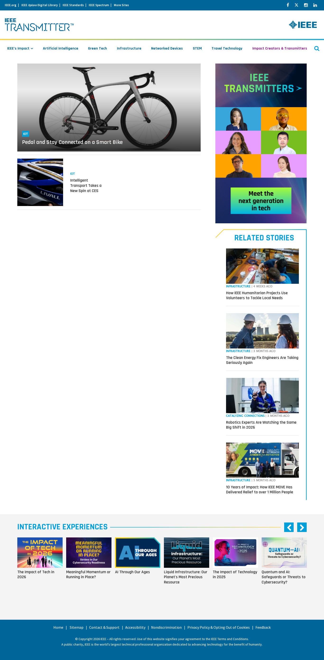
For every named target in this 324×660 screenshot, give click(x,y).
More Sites (121, 5)
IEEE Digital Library (39, 5)
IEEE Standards (73, 5)
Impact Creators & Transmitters (279, 48)
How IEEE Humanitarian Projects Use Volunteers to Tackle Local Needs (257, 295)
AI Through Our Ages (132, 571)
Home (58, 627)
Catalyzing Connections (245, 416)
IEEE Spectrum (99, 5)
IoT (25, 134)
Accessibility (135, 627)
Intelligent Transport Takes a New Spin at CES (86, 185)
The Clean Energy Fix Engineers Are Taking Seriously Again (262, 360)
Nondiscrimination (166, 627)
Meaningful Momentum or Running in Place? (88, 574)
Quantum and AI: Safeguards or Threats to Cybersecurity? (283, 577)
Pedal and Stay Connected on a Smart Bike (72, 142)
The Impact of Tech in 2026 (35, 574)
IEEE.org (10, 5)
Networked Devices (167, 48)
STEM (197, 48)
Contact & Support (104, 627)
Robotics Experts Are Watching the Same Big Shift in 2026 (261, 425)
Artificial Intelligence (60, 48)
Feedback (263, 627)
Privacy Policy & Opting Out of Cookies (218, 627)
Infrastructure (129, 48)
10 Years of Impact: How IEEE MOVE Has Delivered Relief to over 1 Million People (259, 489)
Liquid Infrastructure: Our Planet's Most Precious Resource (185, 577)
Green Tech (97, 48)
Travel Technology (227, 48)
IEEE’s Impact (18, 48)
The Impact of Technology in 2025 (235, 574)
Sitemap (76, 627)
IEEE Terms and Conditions (229, 639)
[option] (41, 567)
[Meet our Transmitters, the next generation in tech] (261, 143)
